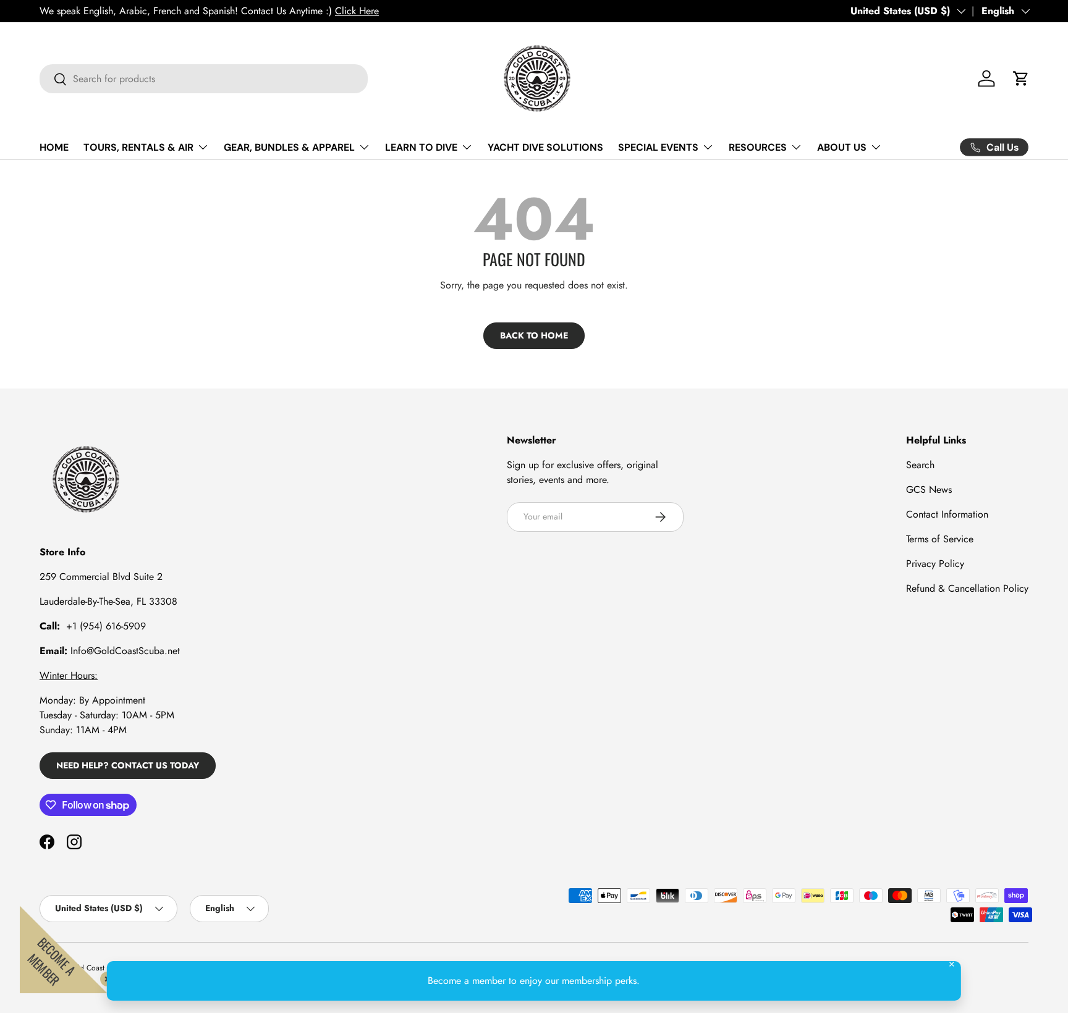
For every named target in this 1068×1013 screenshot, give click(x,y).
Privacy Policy (935, 564)
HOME (54, 147)
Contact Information (947, 514)
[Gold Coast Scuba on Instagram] (74, 841)
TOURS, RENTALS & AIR (138, 147)
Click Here (357, 11)
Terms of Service (939, 539)
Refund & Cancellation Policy (967, 588)
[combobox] (204, 78)
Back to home (534, 335)
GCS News (929, 489)
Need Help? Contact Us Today (127, 765)
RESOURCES (758, 147)
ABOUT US (842, 147)
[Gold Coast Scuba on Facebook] (47, 841)
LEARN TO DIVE (421, 147)
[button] (1021, 78)
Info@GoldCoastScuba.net (125, 651)
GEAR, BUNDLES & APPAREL (289, 147)
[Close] (105, 976)
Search (920, 465)
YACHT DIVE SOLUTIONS (545, 147)
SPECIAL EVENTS (658, 147)
